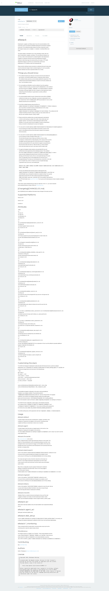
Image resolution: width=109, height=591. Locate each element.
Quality (45, 35)
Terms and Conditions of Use (47, 588)
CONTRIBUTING (23, 544)
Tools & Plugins (39, 2)
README (21, 35)
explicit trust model (34, 179)
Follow (62, 21)
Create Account (85, 2)
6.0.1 (30, 21)
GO (91, 10)
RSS (19, 19)
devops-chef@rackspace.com (32, 551)
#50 (40, 136)
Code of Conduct (38, 588)
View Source (72, 31)
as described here (39, 185)
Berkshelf (23, 27)
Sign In (92, 2)
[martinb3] (70, 24)
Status (70, 588)
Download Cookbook (81, 48)
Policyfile (19, 27)
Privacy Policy (54, 588)
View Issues (78, 31)
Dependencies (29, 35)
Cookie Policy (59, 588)
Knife (27, 27)
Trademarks (21, 587)
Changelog (37, 35)
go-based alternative (23, 439)
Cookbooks (31, 2)
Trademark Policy (65, 588)
